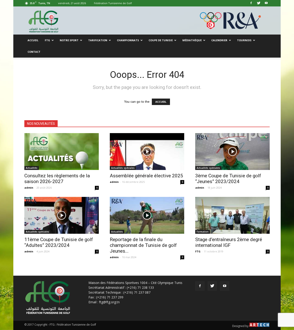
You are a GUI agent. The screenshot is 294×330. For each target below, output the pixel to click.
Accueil (33, 40)
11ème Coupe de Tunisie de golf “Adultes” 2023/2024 (58, 242)
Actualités (31, 167)
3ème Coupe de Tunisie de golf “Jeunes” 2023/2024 (228, 178)
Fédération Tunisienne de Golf (113, 3)
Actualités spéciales (123, 167)
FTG (47, 40)
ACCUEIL (161, 101)
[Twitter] (258, 3)
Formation (203, 231)
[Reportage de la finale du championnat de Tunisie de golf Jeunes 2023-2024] (147, 215)
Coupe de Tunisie (161, 40)
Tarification (97, 40)
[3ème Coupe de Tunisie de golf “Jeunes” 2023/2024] (232, 151)
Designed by (240, 326)
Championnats (128, 40)
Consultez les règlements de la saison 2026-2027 (57, 178)
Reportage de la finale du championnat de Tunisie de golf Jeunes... (143, 245)
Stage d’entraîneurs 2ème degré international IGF (228, 242)
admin (28, 187)
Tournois (244, 40)
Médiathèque (192, 40)
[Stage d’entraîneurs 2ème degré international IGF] (232, 215)
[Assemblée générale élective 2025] (147, 151)
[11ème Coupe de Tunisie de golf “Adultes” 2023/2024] (61, 215)
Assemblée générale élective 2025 (146, 175)
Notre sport (69, 40)
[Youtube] (266, 3)
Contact (34, 51)
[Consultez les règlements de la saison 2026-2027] (61, 151)
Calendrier (219, 40)
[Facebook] (251, 3)
